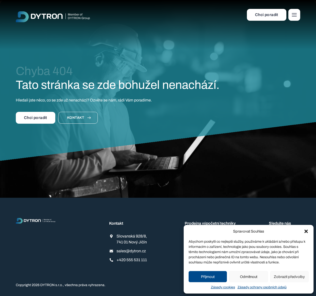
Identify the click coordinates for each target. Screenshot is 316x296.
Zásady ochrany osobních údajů (262, 287)
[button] (306, 231)
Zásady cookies (223, 287)
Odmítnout (248, 277)
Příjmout (208, 277)
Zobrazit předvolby (289, 277)
